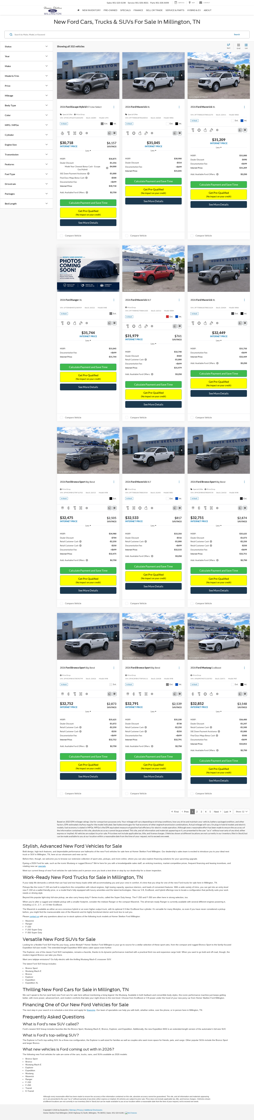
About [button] (208, 10)
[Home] (78, 10)
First (176, 811)
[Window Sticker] (114, 133)
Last (227, 811)
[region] (88, 175)
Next (217, 811)
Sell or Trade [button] (154, 10)
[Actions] (113, 106)
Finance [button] (138, 10)
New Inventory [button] (91, 10)
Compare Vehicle (73, 235)
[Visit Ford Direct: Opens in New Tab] (131, 1113)
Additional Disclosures (93, 1110)
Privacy (80, 1110)
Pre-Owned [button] (110, 10)
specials (42, 866)
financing (91, 1010)
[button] (116, 75)
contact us (34, 916)
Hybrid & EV (194, 10)
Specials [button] (125, 10)
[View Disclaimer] (86, 133)
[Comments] (110, 133)
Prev (186, 811)
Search (237, 34)
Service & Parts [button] (175, 10)
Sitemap (72, 1110)
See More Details (88, 222)
